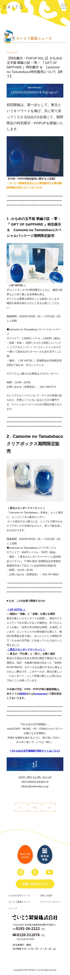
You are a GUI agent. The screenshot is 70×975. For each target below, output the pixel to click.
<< (20, 807)
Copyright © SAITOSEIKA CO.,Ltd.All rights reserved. (35, 970)
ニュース (13, 908)
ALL (35, 807)
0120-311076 (28, 934)
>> (49, 807)
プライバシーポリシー (50, 901)
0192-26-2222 (28, 928)
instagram (40, 693)
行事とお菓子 (46, 895)
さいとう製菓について (19, 901)
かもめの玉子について (19, 895)
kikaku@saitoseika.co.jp (34, 786)
